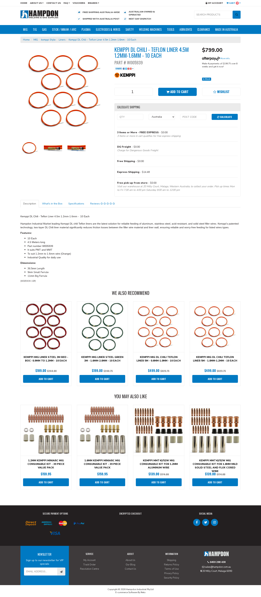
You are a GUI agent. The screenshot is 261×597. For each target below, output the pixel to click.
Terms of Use (171, 569)
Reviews (95, 203)
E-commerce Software (126, 592)
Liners (62, 39)
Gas (44, 29)
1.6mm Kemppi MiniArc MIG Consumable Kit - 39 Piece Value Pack (102, 464)
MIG (25, 29)
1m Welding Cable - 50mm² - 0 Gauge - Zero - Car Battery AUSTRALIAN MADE (30, 582)
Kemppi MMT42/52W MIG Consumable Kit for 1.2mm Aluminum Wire (159, 464)
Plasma (86, 29)
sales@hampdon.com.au (217, 567)
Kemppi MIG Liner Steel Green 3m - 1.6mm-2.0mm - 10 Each (102, 358)
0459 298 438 (217, 562)
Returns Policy (171, 564)
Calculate (225, 117)
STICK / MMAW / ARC (64, 29)
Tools (170, 29)
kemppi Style (48, 39)
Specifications (76, 203)
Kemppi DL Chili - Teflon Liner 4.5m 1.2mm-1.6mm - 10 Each (102, 39)
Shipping (171, 560)
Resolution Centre (89, 569)
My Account (215, 3)
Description (29, 203)
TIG (35, 29)
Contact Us (53, 3)
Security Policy (171, 577)
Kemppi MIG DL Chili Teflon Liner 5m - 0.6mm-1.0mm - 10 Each (159, 358)
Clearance (203, 29)
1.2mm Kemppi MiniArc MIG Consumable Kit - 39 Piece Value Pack (46, 464)
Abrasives (186, 29)
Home (23, 3)
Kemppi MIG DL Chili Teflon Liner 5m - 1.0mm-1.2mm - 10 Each (215, 358)
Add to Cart (179, 91)
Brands (93, 3)
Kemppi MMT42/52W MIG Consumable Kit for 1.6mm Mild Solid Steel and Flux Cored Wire (215, 466)
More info (225, 58)
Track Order (89, 564)
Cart (233, 3)
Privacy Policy (171, 573)
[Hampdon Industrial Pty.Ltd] (39, 14)
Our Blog (130, 564)
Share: (119, 68)
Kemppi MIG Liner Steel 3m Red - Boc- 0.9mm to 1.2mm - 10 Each (46, 358)
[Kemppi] (125, 75)
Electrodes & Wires (108, 29)
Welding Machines (150, 29)
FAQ (66, 3)
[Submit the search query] (237, 15)
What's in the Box (52, 203)
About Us (36, 3)
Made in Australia (226, 29)
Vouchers (79, 3)
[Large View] (29, 148)
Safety (130, 29)
